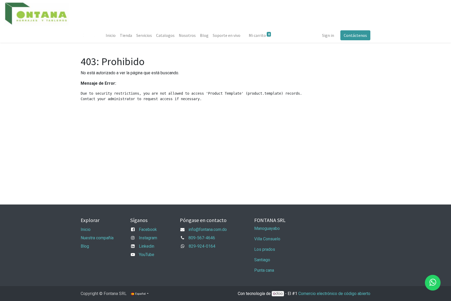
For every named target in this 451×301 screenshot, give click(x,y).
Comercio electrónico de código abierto (334, 293)
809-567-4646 (201, 237)
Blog (85, 246)
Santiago (262, 259)
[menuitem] (111, 35)
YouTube (146, 254)
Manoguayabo (267, 228)
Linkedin (146, 246)
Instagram (148, 237)
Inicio (86, 229)
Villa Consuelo (267, 238)
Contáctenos (355, 35)
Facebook (148, 229)
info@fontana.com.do (207, 229)
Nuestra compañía (97, 237)
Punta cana (264, 270)
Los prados (264, 249)
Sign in (328, 35)
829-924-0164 (202, 246)
